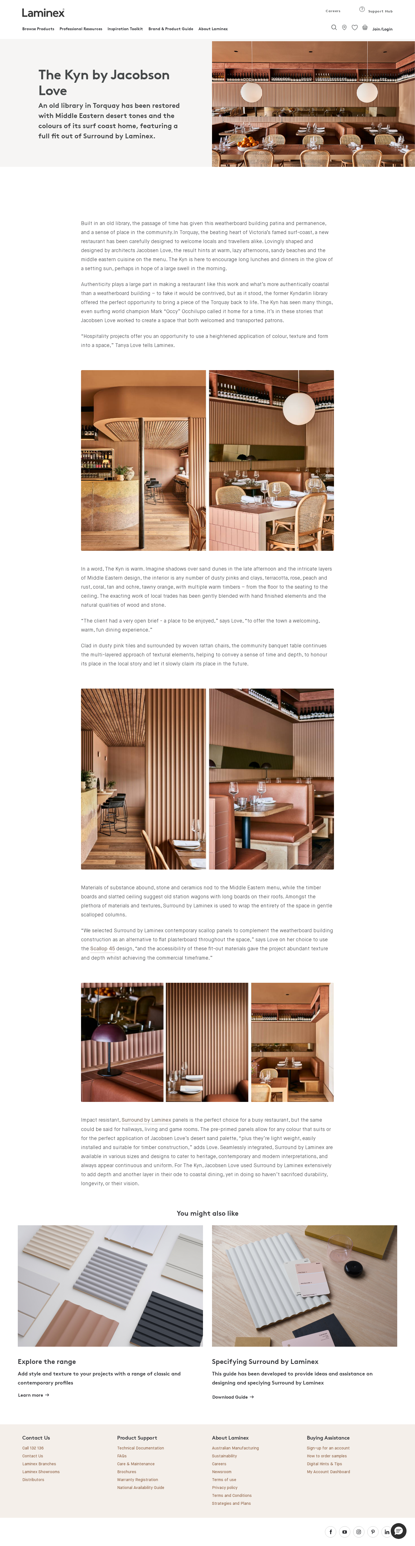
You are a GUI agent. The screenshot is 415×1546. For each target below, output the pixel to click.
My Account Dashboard (328, 1472)
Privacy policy (224, 1488)
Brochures (126, 1472)
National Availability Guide (140, 1488)
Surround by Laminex (146, 1120)
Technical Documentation (140, 1448)
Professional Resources (81, 28)
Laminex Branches (39, 1464)
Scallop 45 (102, 948)
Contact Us (32, 1456)
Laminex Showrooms (41, 1472)
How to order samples (327, 1456)
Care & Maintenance (136, 1464)
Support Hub (380, 11)
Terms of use (224, 1480)
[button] (399, 1531)
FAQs (122, 1456)
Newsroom (221, 1472)
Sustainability (224, 1456)
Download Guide (230, 1397)
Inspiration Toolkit (125, 28)
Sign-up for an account (328, 1448)
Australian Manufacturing (235, 1448)
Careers (333, 11)
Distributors (33, 1480)
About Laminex (213, 28)
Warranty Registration (137, 1480)
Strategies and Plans (231, 1504)
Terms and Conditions (232, 1496)
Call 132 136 (33, 1448)
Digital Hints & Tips (324, 1464)
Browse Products (38, 28)
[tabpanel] (207, 104)
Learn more (30, 1395)
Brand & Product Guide (170, 28)
